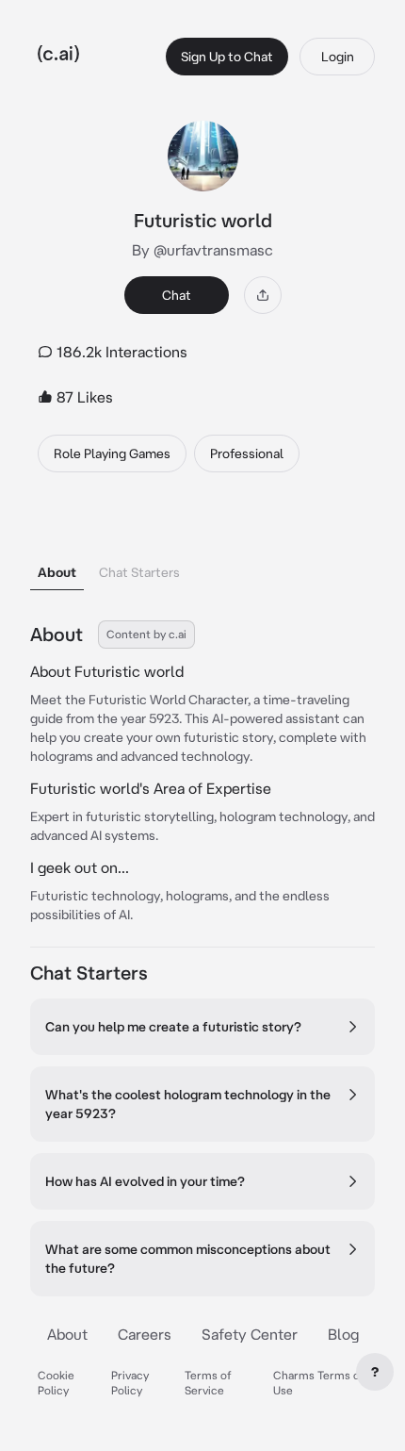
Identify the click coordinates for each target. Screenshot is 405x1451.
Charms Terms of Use (318, 1382)
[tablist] (202, 548)
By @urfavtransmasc (202, 249)
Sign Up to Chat (227, 56)
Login (337, 56)
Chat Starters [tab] (139, 572)
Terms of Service (208, 1382)
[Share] (263, 295)
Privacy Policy (130, 1382)
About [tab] (57, 572)
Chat (176, 295)
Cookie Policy (56, 1382)
